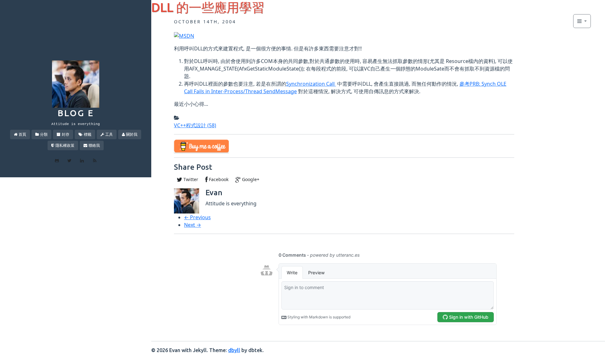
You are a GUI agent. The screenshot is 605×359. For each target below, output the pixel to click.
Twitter (190, 179)
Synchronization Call (311, 83)
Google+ (250, 179)
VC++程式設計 (195, 125)
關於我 (131, 134)
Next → (192, 224)
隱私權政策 (64, 145)
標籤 (87, 134)
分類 (44, 134)
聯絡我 (94, 145)
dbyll (234, 350)
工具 (109, 134)
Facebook (218, 179)
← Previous (197, 217)
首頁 (22, 134)
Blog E (76, 113)
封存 (65, 134)
